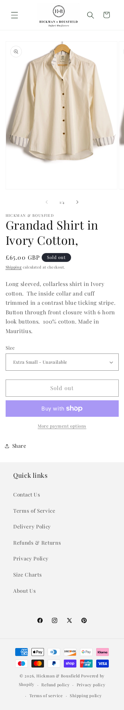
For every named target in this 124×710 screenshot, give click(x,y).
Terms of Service (34, 510)
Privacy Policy (30, 558)
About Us (24, 590)
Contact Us (26, 494)
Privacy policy (91, 684)
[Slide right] (77, 202)
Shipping (14, 267)
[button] (14, 15)
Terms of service (46, 695)
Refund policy (55, 684)
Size (10, 348)
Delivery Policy (32, 526)
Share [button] (19, 445)
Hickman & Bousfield (58, 675)
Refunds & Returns (37, 542)
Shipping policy (86, 695)
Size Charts (27, 574)
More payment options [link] (62, 426)
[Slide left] (46, 202)
